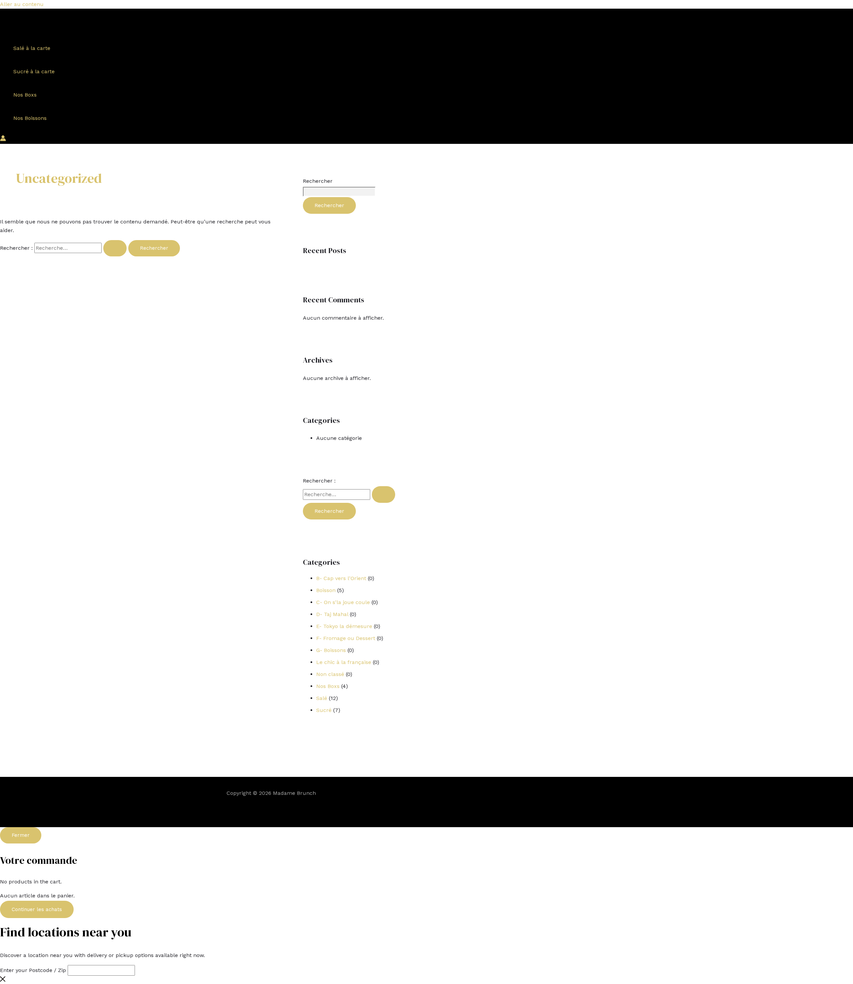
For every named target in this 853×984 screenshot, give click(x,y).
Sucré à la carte (34, 71)
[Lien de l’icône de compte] (3, 139)
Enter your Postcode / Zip (33, 970)
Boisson (326, 590)
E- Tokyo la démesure (344, 626)
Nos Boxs (25, 95)
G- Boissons (331, 650)
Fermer (21, 835)
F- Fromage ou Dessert (345, 638)
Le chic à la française (343, 662)
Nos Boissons (30, 118)
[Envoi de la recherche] (115, 248)
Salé (321, 698)
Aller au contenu (22, 4)
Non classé (330, 674)
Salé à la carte (31, 48)
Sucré (324, 710)
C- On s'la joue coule (343, 602)
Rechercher (318, 181)
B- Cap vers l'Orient (341, 578)
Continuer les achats (37, 909)
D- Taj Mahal (332, 614)
